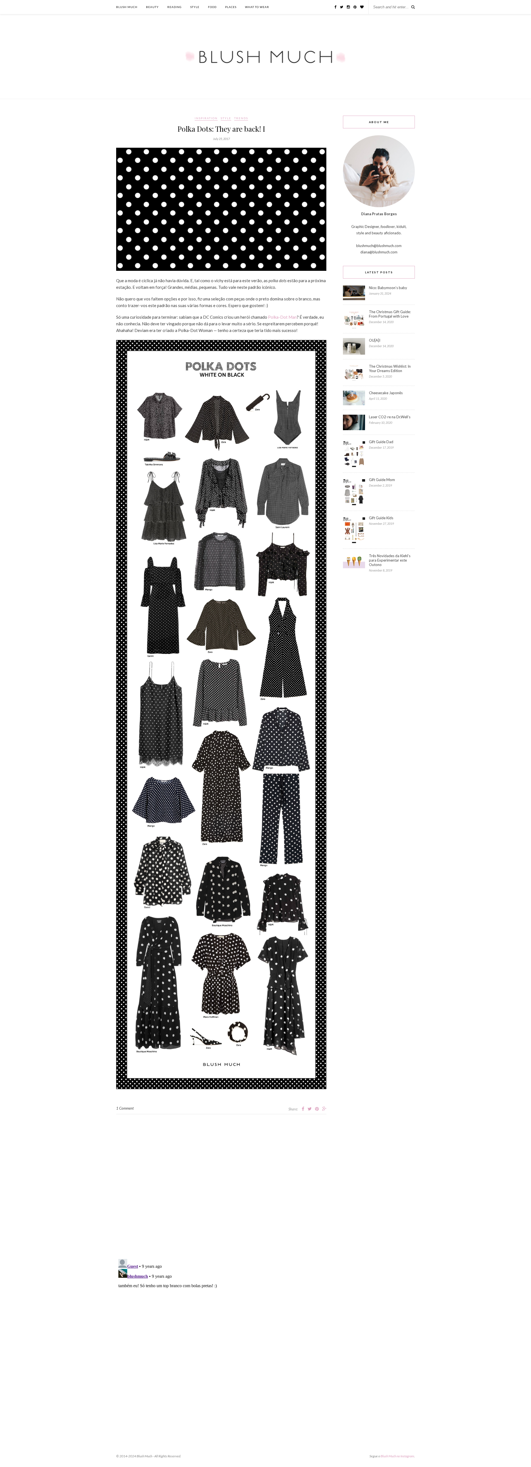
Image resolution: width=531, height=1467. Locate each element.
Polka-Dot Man (282, 317)
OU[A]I (374, 340)
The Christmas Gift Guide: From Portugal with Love (390, 314)
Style (194, 7)
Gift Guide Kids (381, 518)
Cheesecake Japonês (386, 393)
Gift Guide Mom (382, 479)
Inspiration (206, 118)
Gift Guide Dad (381, 442)
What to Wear (257, 7)
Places (230, 7)
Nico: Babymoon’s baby (388, 287)
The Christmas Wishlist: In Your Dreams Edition (390, 368)
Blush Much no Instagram (397, 1456)
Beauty (152, 7)
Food (212, 7)
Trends (241, 118)
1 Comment (125, 1108)
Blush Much (126, 7)
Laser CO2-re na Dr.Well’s (389, 417)
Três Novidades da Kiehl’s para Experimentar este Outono (389, 560)
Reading (174, 7)
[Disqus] (221, 1183)
